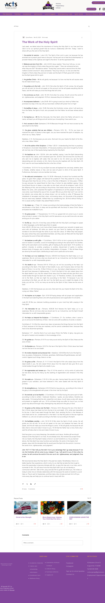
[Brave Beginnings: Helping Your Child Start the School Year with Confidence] (52, 507)
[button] (7, 14)
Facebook (69, 563)
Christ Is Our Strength (23, 517)
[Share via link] (35, 484)
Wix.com (12, 590)
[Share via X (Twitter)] (27, 484)
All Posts (16, 26)
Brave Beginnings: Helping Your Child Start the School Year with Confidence (52, 518)
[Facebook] (99, 9)
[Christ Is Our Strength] (26, 507)
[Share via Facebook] (23, 484)
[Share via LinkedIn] (31, 484)
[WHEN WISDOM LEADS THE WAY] (79, 507)
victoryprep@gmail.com (95, 572)
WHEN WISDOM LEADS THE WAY (79, 518)
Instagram (69, 566)
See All (89, 498)
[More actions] (82, 37)
